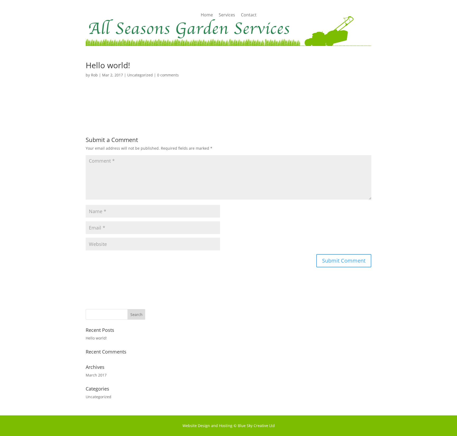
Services (227, 15)
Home (207, 15)
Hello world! (96, 338)
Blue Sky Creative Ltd (256, 425)
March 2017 (96, 375)
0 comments (168, 74)
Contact (249, 15)
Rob (94, 74)
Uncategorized (140, 74)
